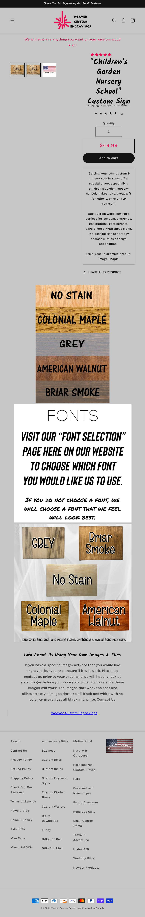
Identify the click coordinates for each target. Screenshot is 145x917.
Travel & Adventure (81, 837)
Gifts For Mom (53, 848)
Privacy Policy (21, 759)
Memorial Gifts (21, 847)
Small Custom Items (83, 823)
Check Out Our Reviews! (21, 790)
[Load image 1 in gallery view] (17, 70)
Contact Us (106, 699)
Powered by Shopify (93, 908)
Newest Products (86, 867)
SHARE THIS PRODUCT (104, 272)
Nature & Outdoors (80, 753)
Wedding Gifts (83, 858)
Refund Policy (20, 769)
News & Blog (19, 810)
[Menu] (12, 20)
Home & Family (21, 820)
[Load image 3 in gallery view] (49, 70)
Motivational (82, 741)
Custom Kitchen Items (54, 795)
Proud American (85, 802)
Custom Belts (52, 759)
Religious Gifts (84, 811)
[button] (101, 55)
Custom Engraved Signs (55, 781)
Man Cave (17, 838)
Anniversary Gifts (55, 741)
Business (48, 750)
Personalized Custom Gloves (84, 767)
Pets (76, 779)
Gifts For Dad (52, 839)
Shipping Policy (21, 778)
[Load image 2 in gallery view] (33, 70)
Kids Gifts (17, 829)
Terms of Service (23, 801)
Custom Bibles (52, 769)
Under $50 (81, 849)
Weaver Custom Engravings (74, 713)
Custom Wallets (53, 806)
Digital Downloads (50, 818)
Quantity (109, 123)
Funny (46, 830)
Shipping (93, 105)
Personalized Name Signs (83, 791)
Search (15, 741)
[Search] (114, 20)
